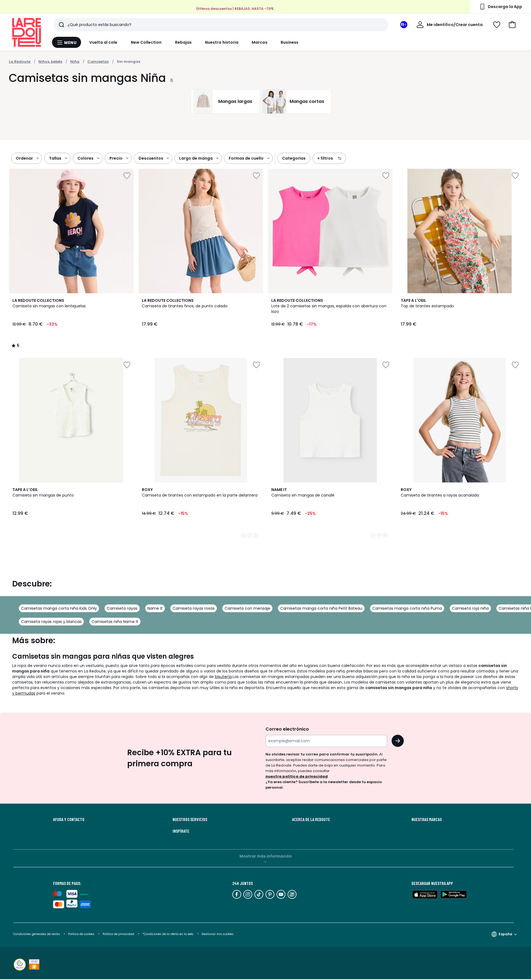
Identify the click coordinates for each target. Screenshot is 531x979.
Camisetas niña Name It (115, 621)
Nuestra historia (221, 42)
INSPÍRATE (181, 831)
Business (290, 42)
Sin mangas (128, 61)
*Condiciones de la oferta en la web (167, 934)
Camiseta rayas (122, 608)
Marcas (259, 42)
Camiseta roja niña (470, 608)
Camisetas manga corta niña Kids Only (59, 608)
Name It (155, 608)
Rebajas (183, 42)
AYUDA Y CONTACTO (68, 819)
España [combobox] (505, 934)
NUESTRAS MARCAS (427, 819)
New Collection (146, 42)
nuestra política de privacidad (297, 776)
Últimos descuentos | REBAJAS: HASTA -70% (235, 8)
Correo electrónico (287, 729)
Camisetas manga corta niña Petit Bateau (321, 608)
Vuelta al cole (103, 42)
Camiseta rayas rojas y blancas (51, 621)
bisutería (223, 676)
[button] (512, 24)
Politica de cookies (81, 934)
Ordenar (24, 158)
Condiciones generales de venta (37, 934)
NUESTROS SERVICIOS (190, 819)
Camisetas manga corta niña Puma (407, 608)
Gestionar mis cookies (217, 934)
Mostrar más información (266, 856)
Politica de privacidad (119, 934)
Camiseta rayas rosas (194, 608)
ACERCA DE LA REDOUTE (311, 819)
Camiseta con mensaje (247, 608)
